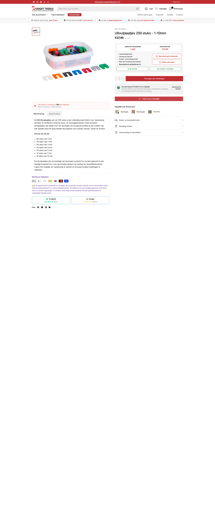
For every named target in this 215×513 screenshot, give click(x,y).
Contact (179, 15)
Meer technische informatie (168, 56)
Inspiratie (159, 15)
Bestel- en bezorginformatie (129, 120)
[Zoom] (105, 32)
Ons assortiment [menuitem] (39, 15)
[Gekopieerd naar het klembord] (49, 207)
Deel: (33, 207)
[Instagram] (37, 2)
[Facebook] (33, 2)
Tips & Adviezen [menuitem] (57, 15)
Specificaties (54, 114)
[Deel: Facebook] (38, 207)
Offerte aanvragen (145, 15)
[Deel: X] (42, 207)
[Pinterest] (41, 2)
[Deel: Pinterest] (46, 207)
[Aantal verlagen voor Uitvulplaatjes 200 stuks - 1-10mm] (116, 78)
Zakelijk (170, 15)
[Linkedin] (48, 2)
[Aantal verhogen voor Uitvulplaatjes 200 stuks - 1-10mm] (122, 78)
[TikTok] (44, 2)
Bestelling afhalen (125, 126)
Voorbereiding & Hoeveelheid (129, 132)
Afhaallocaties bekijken (176, 88)
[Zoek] (137, 8)
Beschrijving (39, 114)
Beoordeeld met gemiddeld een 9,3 (130, 64)
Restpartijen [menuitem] (75, 15)
